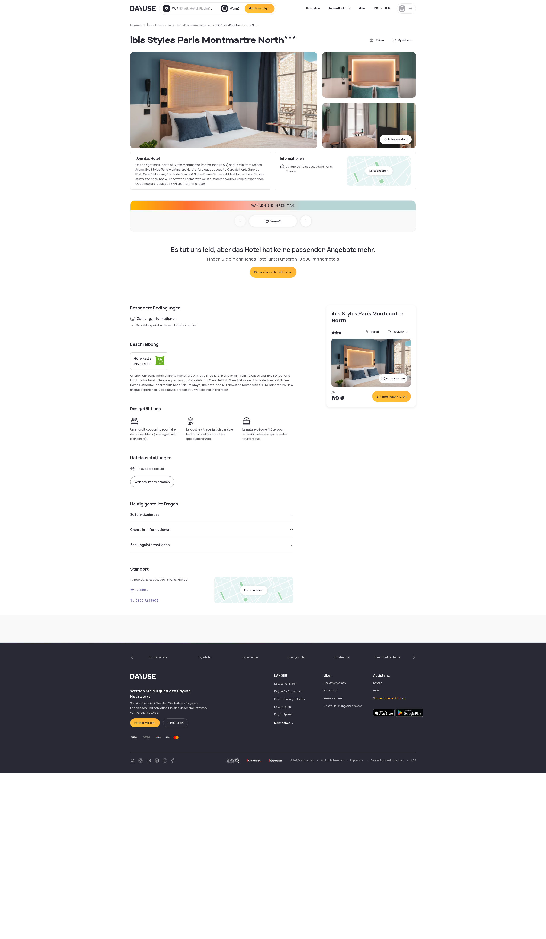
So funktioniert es (145, 514)
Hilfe (362, 8)
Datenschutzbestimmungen (387, 760)
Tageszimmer (250, 657)
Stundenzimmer (158, 657)
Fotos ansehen (397, 139)
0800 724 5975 (147, 600)
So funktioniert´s (339, 8)
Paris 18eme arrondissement (194, 25)
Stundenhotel (342, 657)
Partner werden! (144, 723)
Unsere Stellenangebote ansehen (343, 706)
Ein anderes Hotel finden (273, 272)
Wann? (275, 221)
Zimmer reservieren (391, 396)
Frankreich (137, 25)
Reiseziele (313, 8)
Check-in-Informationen (150, 529)
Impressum (357, 760)
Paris (171, 25)
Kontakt (377, 683)
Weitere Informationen (152, 482)
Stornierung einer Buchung (389, 698)
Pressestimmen (333, 698)
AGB (413, 760)
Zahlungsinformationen (150, 544)
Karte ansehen (378, 171)
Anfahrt (142, 589)
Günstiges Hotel (296, 657)
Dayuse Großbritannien (288, 691)
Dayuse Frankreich (285, 684)
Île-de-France (155, 25)
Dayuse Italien (282, 707)
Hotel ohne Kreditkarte (387, 657)
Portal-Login (176, 723)
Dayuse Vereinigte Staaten (289, 699)
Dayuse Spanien (283, 714)
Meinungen (331, 690)
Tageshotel (204, 657)
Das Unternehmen (335, 683)
